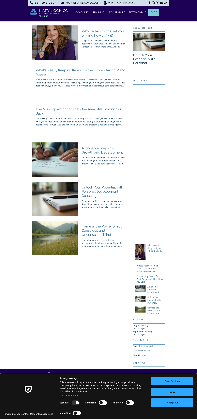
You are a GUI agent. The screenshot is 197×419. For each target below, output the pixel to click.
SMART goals (139, 355)
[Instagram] (153, 3)
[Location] (105, 3)
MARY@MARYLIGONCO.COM (82, 2)
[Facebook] (149, 3)
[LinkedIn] (161, 3)
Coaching (138, 346)
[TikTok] (165, 3)
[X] (157, 3)
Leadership (149, 346)
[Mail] (62, 3)
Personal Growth (141, 350)
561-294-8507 (46, 2)
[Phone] (32, 3)
